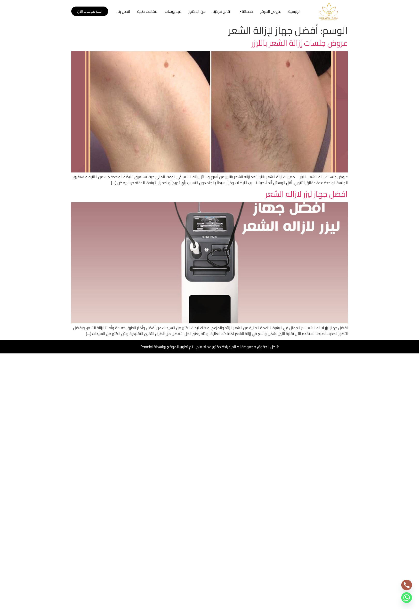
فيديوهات (173, 11)
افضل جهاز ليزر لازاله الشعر (307, 194)
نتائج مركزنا (221, 11)
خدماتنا (247, 11)
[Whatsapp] (406, 597)
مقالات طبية (147, 11)
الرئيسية (294, 11)
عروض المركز (270, 11)
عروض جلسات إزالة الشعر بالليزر (300, 43)
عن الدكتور (197, 11)
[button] (245, 11)
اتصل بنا (124, 11)
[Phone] (406, 585)
